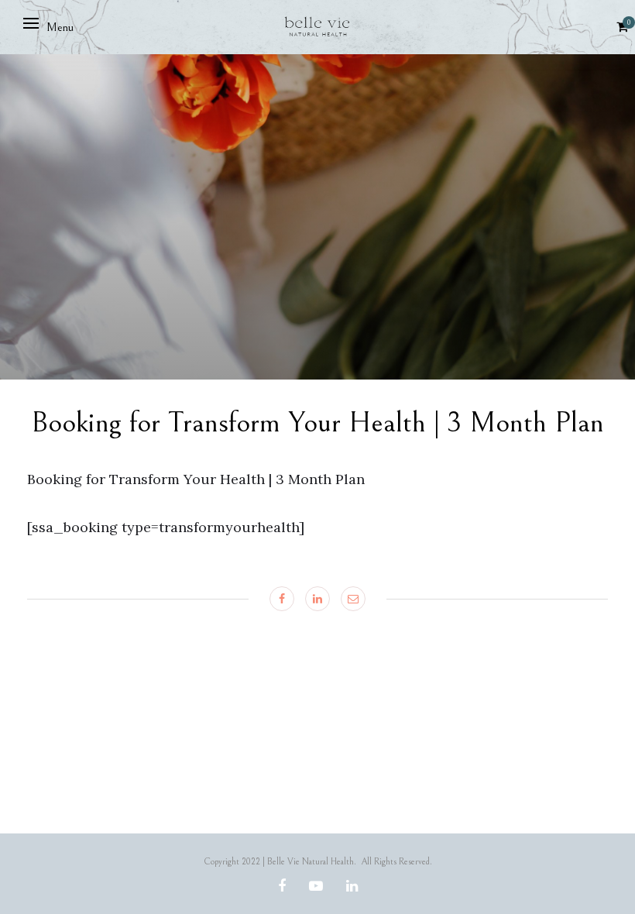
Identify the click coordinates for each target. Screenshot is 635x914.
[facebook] (282, 886)
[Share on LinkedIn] (317, 598)
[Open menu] (31, 23)
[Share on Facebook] (281, 598)
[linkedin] (352, 886)
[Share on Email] (353, 598)
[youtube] (316, 886)
